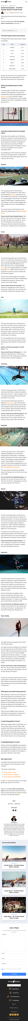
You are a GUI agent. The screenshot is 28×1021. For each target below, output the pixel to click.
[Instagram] (18, 1015)
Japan (2, 267)
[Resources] (8, 996)
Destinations (15, 989)
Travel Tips (15, 993)
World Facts (12, 5)
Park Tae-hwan (10, 403)
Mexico (8, 269)
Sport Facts (4, 5)
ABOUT (14, 1004)
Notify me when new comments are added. (12, 968)
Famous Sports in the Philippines (12, 776)
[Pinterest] (15, 1015)
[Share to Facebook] (13, 810)
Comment (4, 934)
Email (3, 958)
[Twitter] (13, 1015)
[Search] (20, 985)
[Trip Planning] (11, 992)
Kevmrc (7, 12)
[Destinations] (10, 989)
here (6, 780)
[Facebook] (10, 1015)
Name (3, 953)
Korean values (4, 96)
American (13, 194)
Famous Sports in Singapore (11, 774)
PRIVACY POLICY (14, 1007)
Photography (15, 1000)
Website (4, 963)
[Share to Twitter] (15, 810)
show (15, 30)
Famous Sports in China (10, 772)
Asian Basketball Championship (11, 467)
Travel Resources (14, 996)
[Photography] (10, 1000)
